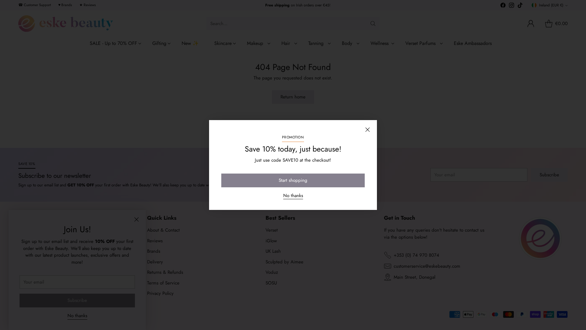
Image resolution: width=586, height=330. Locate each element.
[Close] (367, 129)
